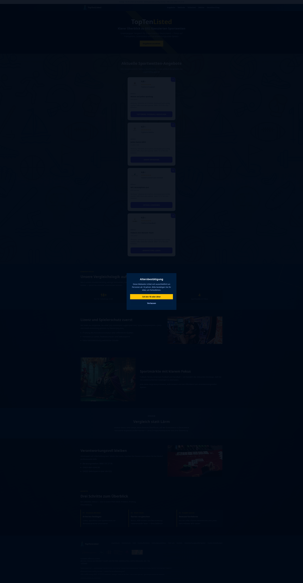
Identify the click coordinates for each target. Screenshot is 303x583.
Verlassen (151, 303)
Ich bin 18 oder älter (151, 297)
